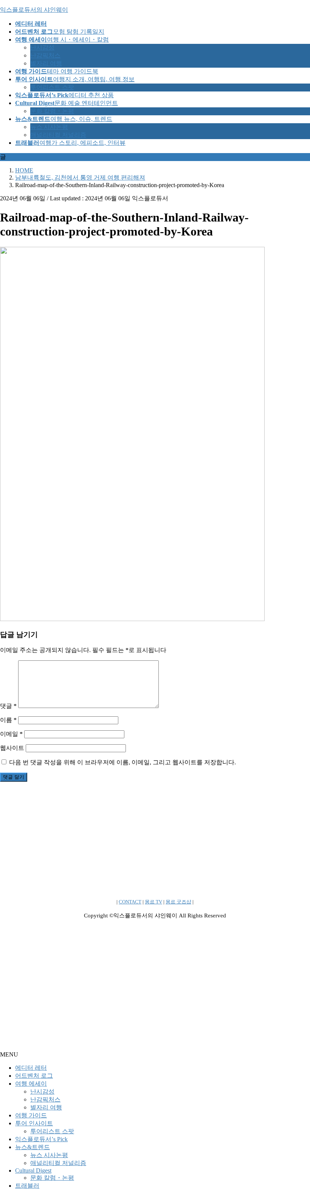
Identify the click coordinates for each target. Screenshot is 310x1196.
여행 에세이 (31, 1083)
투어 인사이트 (34, 1123)
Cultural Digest (33, 1170)
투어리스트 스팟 (52, 87)
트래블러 (27, 1185)
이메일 (11, 734)
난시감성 (42, 47)
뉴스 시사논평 (49, 127)
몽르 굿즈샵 (178, 902)
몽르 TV (153, 902)
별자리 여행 (46, 63)
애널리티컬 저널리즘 (58, 135)
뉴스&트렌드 (32, 1147)
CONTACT (130, 902)
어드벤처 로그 (34, 1075)
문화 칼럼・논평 (52, 111)
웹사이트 (12, 748)
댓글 (8, 706)
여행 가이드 (31, 1115)
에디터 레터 (31, 1067)
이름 (8, 720)
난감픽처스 (45, 55)
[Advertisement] (155, 841)
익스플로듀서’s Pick (41, 1139)
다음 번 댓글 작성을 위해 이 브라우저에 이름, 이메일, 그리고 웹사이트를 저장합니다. (122, 762)
